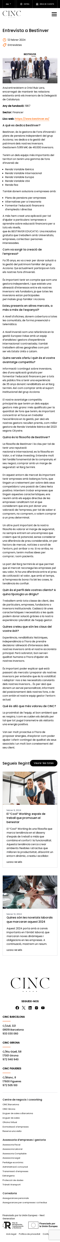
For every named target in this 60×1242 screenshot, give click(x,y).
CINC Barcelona (11, 1104)
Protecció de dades (13, 1180)
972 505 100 (10, 1085)
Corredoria (10, 1193)
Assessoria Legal (11, 1157)
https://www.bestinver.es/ (32, 119)
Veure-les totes (44, 763)
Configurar (48, 1234)
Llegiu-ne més (14, 862)
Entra (26, 4)
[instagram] (36, 1008)
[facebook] (17, 1008)
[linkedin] (30, 1008)
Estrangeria (9, 1175)
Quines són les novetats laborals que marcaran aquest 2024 (30, 920)
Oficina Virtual (10, 1122)
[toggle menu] (54, 14)
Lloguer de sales (11, 1117)
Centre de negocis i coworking (22, 1099)
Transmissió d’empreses (15, 1171)
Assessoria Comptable (15, 1153)
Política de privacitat (29, 1234)
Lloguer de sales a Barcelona (18, 1113)
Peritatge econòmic (13, 1162)
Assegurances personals (16, 1198)
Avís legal (11, 1234)
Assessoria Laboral (12, 1149)
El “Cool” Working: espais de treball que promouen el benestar (26, 818)
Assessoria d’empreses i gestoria (24, 1140)
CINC (12, 14)
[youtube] (43, 1008)
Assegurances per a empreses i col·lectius (25, 1202)
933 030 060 (10, 1033)
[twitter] (24, 1008)
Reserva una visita (12, 1131)
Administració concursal (15, 1166)
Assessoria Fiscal (11, 1144)
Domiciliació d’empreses (16, 1126)
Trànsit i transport (11, 1184)
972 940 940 (11, 1059)
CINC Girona (9, 1109)
